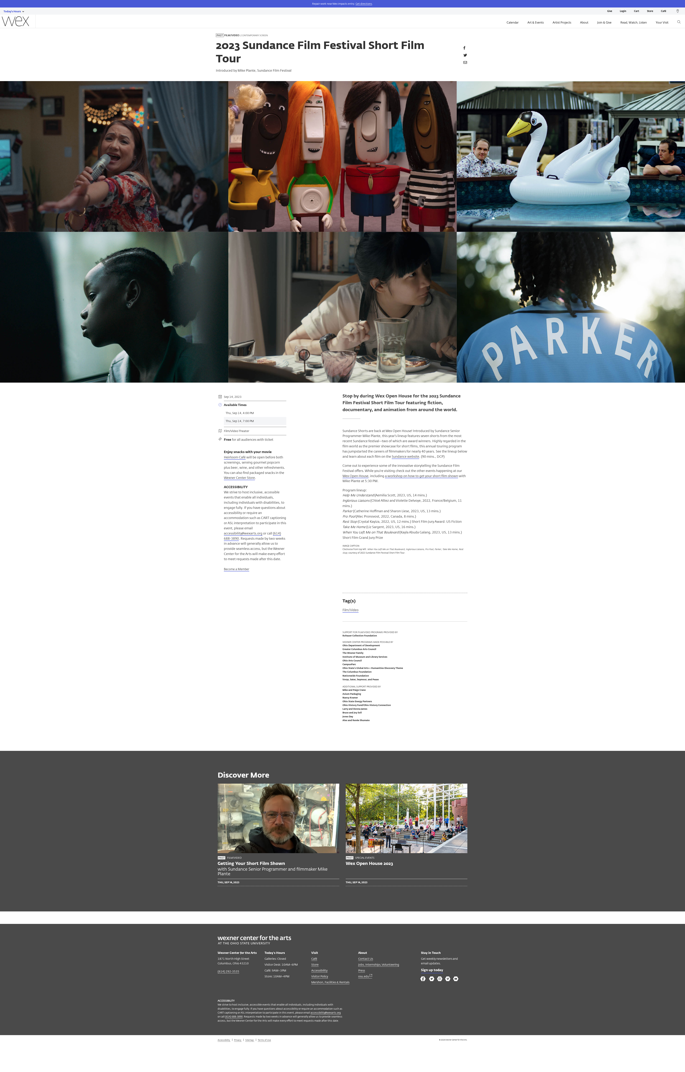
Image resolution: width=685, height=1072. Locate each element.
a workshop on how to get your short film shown (421, 476)
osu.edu (364, 976)
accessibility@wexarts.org (243, 533)
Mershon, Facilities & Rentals (330, 982)
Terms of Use (264, 1040)
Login (623, 11)
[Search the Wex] (679, 22)
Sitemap (249, 1040)
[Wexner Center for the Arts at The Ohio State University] (254, 943)
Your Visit (662, 22)
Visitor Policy (319, 976)
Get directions (364, 3)
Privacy (238, 1040)
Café (663, 11)
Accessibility (319, 970)
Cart (636, 11)
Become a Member (236, 569)
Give (609, 11)
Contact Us (365, 959)
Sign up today (432, 970)
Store (650, 11)
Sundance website (405, 456)
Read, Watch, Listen (633, 22)
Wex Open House (355, 476)
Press (361, 970)
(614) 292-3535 (228, 971)
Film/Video (350, 610)
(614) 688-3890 (234, 1016)
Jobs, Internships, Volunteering (378, 964)
